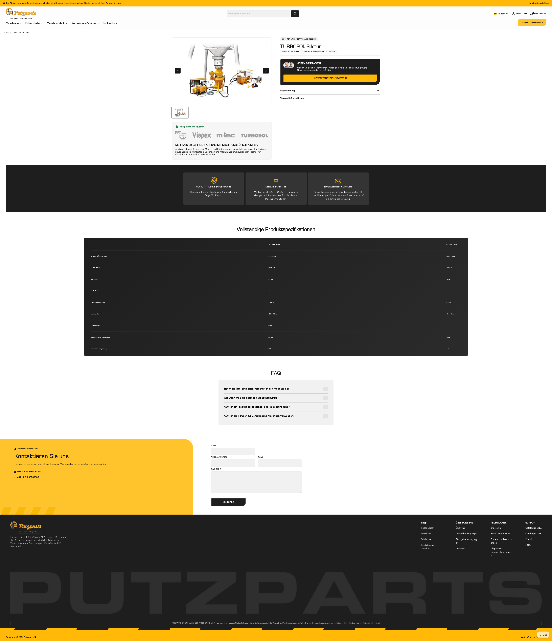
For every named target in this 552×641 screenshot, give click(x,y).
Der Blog (460, 549)
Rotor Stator (33, 23)
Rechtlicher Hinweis (500, 534)
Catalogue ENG (533, 528)
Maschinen (13, 23)
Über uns (460, 528)
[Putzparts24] (25, 529)
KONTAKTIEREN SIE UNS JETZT (329, 78)
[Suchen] (295, 13)
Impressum (496, 528)
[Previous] (178, 71)
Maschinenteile (56, 23)
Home (6, 32)
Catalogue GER (533, 534)
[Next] (266, 71)
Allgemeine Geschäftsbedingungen (501, 552)
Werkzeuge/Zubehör (84, 23)
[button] (500, 13)
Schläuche (109, 23)
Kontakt (125, 23)
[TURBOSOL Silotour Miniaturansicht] (180, 112)
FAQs (528, 545)
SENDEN (227, 502)
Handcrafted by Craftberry (533, 637)
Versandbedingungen (466, 534)
